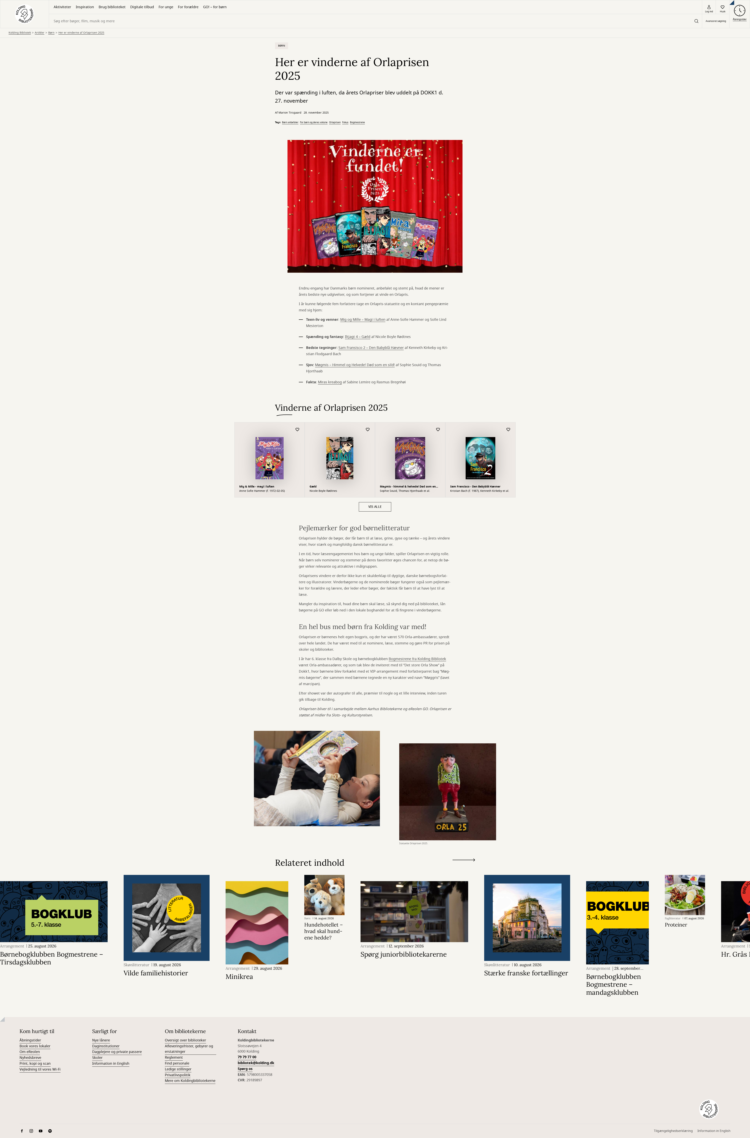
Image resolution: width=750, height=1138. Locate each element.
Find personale (177, 1063)
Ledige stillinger (178, 1069)
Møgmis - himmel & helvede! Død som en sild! (408, 487)
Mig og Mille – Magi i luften (362, 319)
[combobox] (375, 21)
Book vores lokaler (35, 1046)
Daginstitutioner (106, 1046)
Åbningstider (30, 1040)
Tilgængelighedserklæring (673, 1131)
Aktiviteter (62, 7)
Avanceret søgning (716, 21)
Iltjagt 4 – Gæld (357, 336)
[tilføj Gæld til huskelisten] (367, 429)
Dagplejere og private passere (117, 1051)
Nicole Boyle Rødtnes (323, 491)
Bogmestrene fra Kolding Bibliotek (417, 658)
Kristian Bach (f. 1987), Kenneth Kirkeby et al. (479, 491)
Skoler (97, 1057)
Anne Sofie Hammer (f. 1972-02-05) (262, 491)
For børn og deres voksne (314, 122)
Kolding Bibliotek (20, 32)
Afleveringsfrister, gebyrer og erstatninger (189, 1049)
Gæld (313, 487)
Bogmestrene (357, 122)
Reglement (174, 1057)
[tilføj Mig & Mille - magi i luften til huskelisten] (297, 429)
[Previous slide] (464, 867)
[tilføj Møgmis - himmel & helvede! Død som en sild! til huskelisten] (438, 429)
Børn (51, 32)
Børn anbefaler (290, 122)
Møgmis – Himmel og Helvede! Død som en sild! (355, 364)
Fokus (345, 122)
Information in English (110, 1063)
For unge (166, 7)
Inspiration (85, 7)
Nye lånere (101, 1040)
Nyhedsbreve (30, 1057)
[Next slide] (464, 861)
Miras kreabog (330, 382)
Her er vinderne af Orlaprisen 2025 (81, 32)
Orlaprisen (335, 122)
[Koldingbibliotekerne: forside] (24, 14)
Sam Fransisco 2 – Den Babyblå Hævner (371, 347)
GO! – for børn (215, 7)
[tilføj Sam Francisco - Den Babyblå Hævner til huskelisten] (508, 429)
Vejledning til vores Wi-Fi (40, 1069)
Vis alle (375, 506)
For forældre (188, 7)
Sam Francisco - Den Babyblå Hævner (475, 487)
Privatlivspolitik (177, 1075)
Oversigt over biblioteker (185, 1040)
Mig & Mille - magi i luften (256, 487)
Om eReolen (30, 1051)
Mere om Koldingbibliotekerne (190, 1080)
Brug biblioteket (112, 7)
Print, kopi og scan (35, 1063)
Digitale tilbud (142, 7)
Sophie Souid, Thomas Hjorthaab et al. (405, 491)
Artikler (39, 32)
